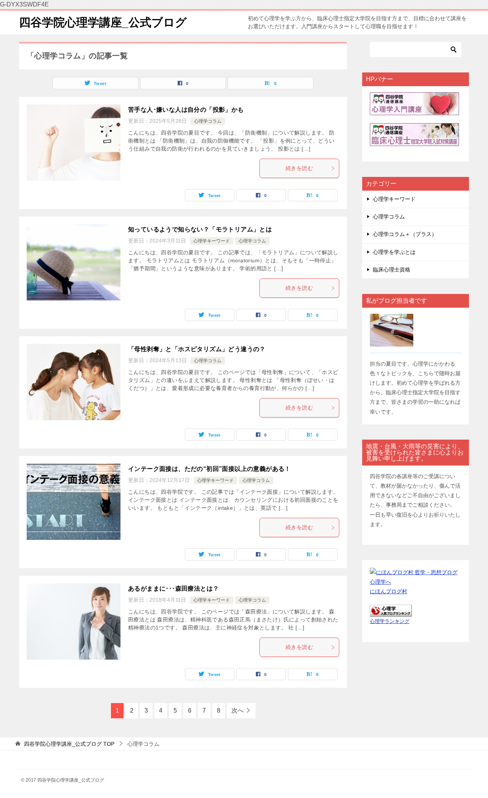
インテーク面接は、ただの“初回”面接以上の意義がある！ (209, 469)
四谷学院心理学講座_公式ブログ (103, 22)
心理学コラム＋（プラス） (405, 234)
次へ (237, 710)
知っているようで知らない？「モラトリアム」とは (200, 229)
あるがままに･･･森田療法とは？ (173, 588)
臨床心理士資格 (391, 270)
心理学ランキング (389, 621)
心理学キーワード (211, 241)
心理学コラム (208, 121)
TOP (69, 744)
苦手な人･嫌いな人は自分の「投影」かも (186, 109)
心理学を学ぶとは (394, 252)
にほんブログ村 (388, 591)
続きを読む (299, 168)
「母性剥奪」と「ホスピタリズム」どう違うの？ (197, 349)
